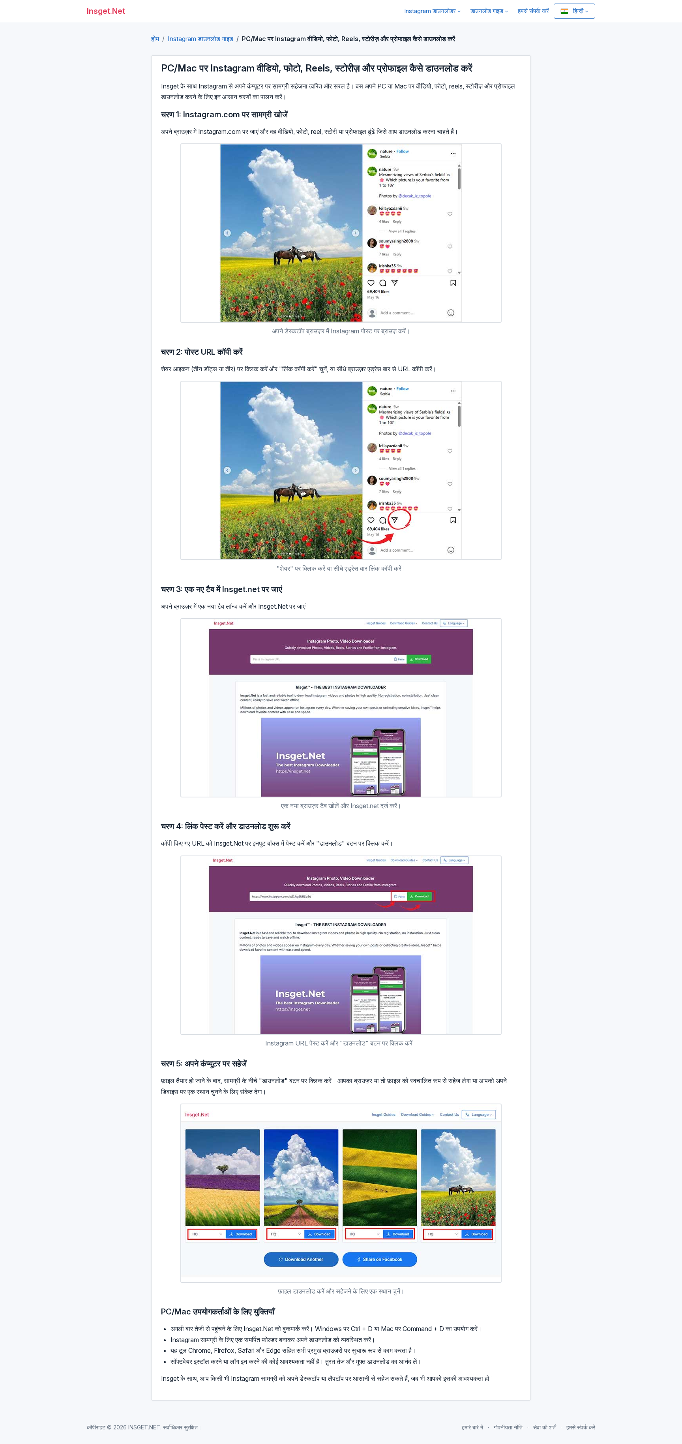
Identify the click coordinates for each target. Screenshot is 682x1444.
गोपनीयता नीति (508, 1427)
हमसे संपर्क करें (533, 11)
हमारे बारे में (472, 1427)
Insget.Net (106, 11)
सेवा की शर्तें (544, 1427)
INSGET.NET (144, 1427)
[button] (432, 11)
